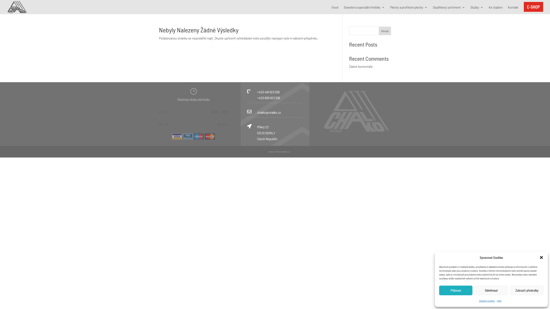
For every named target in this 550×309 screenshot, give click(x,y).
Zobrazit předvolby (526, 290)
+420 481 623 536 (268, 92)
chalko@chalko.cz (269, 112)
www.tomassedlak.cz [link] (279, 151)
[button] (541, 257)
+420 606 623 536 (268, 98)
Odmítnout (491, 290)
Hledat (385, 31)
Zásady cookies (487, 300)
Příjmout (456, 290)
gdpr (499, 300)
